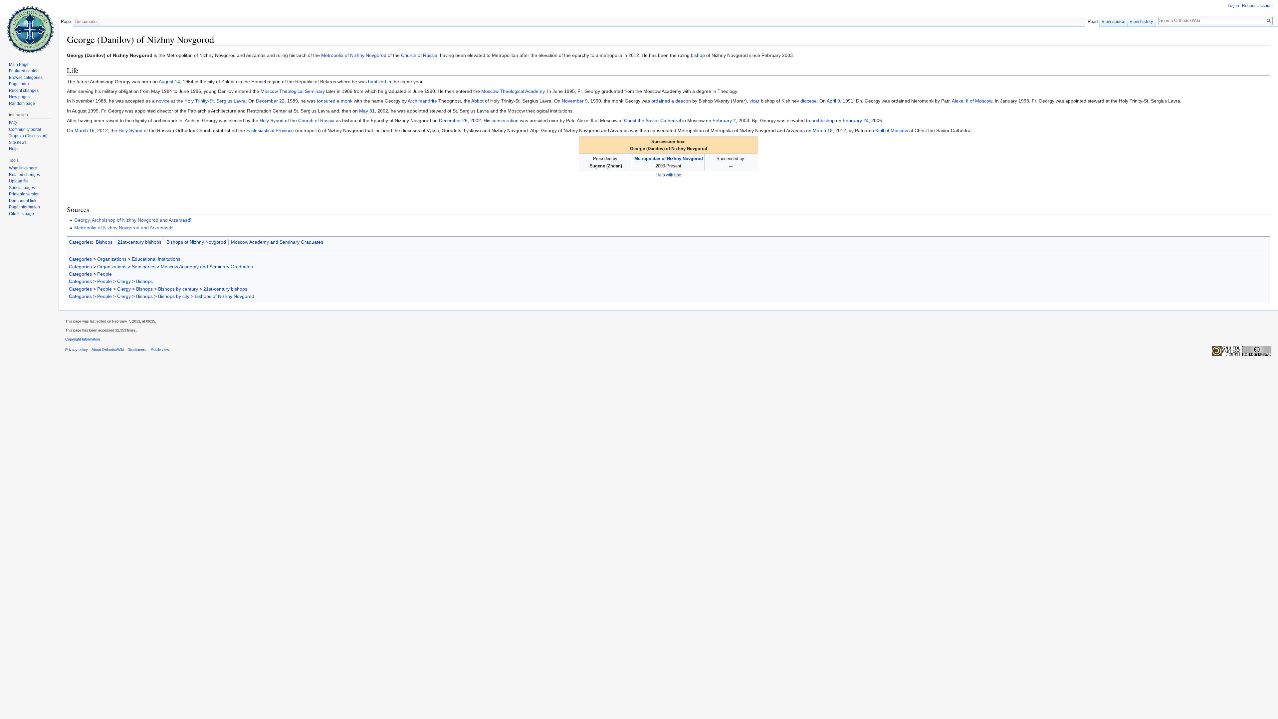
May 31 (367, 111)
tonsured (326, 101)
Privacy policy (76, 350)
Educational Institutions (156, 259)
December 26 (453, 120)
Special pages (22, 187)
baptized (377, 81)
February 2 (724, 120)
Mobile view (159, 350)
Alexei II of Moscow (972, 101)
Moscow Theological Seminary (293, 91)
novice (163, 101)
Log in (1233, 5)
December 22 (270, 101)
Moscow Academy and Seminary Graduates (277, 242)
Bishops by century (178, 289)
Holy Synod (272, 120)
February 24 (856, 120)
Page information (24, 207)
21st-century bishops (139, 242)
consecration (505, 120)
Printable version (24, 194)
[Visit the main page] (29, 26)
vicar (754, 101)
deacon (683, 101)
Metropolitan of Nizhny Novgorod (668, 158)
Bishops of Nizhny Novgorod (196, 242)
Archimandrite (422, 101)
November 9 (575, 101)
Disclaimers (136, 350)
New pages (19, 97)
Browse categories (26, 77)
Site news (18, 142)
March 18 (823, 130)
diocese (808, 101)
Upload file (19, 181)
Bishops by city (173, 296)
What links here (23, 168)
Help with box (668, 175)
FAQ (13, 122)
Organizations (111, 259)
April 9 (833, 101)
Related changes (24, 174)
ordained (660, 101)
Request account (1257, 5)
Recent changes (24, 90)
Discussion (86, 21)
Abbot (477, 101)
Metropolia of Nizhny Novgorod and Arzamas (121, 227)
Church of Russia (419, 55)
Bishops (104, 242)
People (104, 274)
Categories (80, 242)
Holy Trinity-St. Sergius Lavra (215, 101)
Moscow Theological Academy (512, 91)
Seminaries (143, 266)
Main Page (19, 64)
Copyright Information (82, 339)
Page (66, 21)
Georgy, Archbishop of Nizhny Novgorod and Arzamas (130, 220)
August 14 (169, 81)
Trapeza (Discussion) (28, 135)
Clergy (124, 281)
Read (1093, 21)
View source (1113, 21)
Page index (19, 84)
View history (1141, 21)
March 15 (85, 130)
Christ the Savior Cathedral (652, 120)
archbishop (823, 120)
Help (13, 148)
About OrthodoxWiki (108, 350)
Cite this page (21, 213)
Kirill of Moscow (891, 130)
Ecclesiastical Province (270, 130)
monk (346, 101)
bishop (698, 55)
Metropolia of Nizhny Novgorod (353, 55)
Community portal (25, 129)
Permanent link (22, 200)
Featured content (24, 71)
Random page (22, 103)
